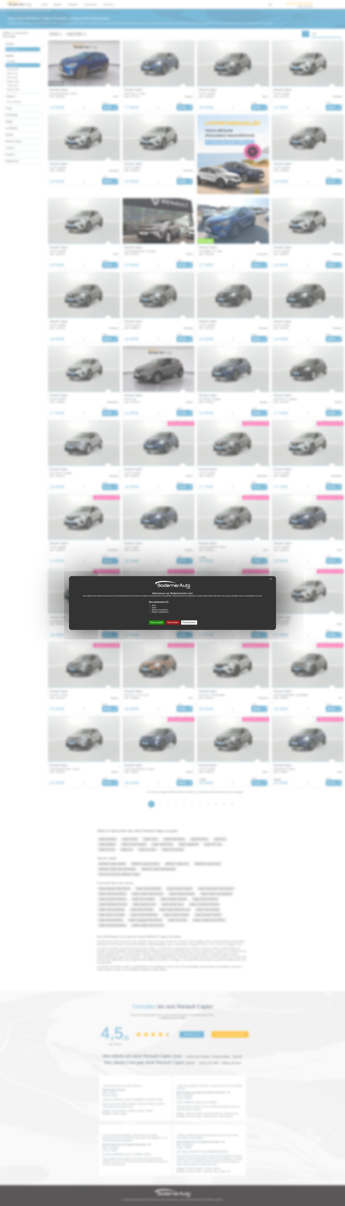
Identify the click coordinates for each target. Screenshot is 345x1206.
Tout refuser (172, 622)
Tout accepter (156, 622)
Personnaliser (189, 622)
